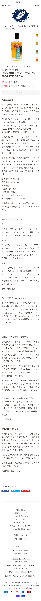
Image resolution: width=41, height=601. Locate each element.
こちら (23, 576)
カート (37, 6)
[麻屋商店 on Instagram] (25, 539)
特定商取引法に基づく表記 (20, 529)
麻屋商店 (28, 588)
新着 (11, 26)
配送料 (4, 86)
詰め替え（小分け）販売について (20, 526)
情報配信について (20, 513)
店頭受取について (20, 522)
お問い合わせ (20, 510)
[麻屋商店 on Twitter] (16, 539)
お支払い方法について (20, 516)
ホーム (4, 26)
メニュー (7, 6)
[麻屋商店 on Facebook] (20, 539)
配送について (20, 519)
